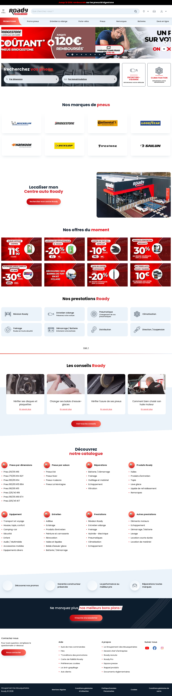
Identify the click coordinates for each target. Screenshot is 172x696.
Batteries (142, 21)
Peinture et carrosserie (57, 533)
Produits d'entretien (140, 476)
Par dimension (16, 79)
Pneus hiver (51, 476)
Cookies (134, 690)
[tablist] (86, 54)
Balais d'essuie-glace (56, 546)
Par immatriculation (77, 79)
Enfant (7, 537)
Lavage (134, 533)
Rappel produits (111, 667)
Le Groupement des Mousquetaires (120, 647)
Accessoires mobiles (14, 546)
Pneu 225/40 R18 (12, 492)
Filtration (92, 488)
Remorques (121, 21)
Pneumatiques (95, 537)
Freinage (17, 328)
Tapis (133, 480)
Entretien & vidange (58, 21)
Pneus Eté (51, 471)
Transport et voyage (14, 521)
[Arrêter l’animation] (164, 48)
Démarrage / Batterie (67, 328)
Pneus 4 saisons (53, 480)
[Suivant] (165, 43)
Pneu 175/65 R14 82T (14, 476)
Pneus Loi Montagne (56, 484)
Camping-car (10, 529)
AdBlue (49, 521)
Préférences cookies (70, 663)
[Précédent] (7, 43)
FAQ (62, 651)
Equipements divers (13, 550)
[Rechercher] (136, 11)
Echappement (95, 484)
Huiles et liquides (54, 541)
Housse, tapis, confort (14, 525)
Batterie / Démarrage (99, 471)
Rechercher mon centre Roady (44, 201)
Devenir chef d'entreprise (115, 651)
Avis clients (66, 671)
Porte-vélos (84, 21)
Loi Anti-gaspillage (69, 667)
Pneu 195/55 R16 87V (14, 496)
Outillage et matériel (98, 480)
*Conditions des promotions (74, 655)
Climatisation (149, 314)
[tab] (68, 54)
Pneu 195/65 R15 (11, 488)
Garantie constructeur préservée (69, 585)
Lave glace (136, 484)
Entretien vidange (65, 313)
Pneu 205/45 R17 (12, 500)
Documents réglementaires (117, 671)
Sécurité (8, 533)
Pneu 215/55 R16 (11, 471)
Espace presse (111, 663)
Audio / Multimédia (13, 541)
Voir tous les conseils (86, 424)
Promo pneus (33, 21)
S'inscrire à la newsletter (86, 618)
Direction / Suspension (153, 330)
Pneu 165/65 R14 (11, 480)
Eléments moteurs (140, 521)
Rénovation (51, 537)
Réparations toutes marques (152, 585)
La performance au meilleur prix (109, 585)
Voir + (86, 348)
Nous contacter (13, 652)
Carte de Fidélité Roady (72, 659)
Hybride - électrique (98, 533)
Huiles (133, 471)
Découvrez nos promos (27, 585)
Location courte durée (142, 537)
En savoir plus (25, 409)
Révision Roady (20, 314)
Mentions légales (59, 690)
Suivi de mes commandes (73, 647)
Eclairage (50, 525)
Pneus (102, 21)
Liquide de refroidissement (144, 488)
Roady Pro (108, 659)
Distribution (105, 330)
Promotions (9, 21)
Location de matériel (141, 541)
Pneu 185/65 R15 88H (14, 484)
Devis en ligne (163, 21)
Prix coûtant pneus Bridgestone (86, 2)
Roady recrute (110, 655)
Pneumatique (106, 312)
